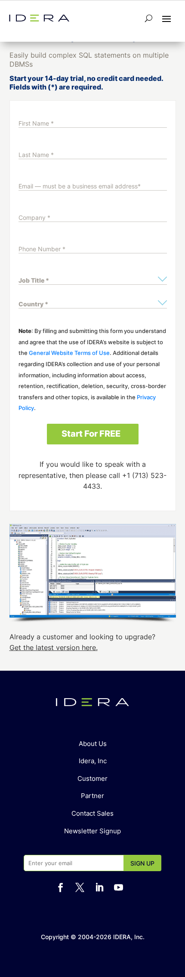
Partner (92, 796)
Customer (92, 778)
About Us (93, 744)
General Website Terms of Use (69, 352)
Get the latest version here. (53, 647)
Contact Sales (92, 813)
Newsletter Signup (92, 831)
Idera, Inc (93, 761)
